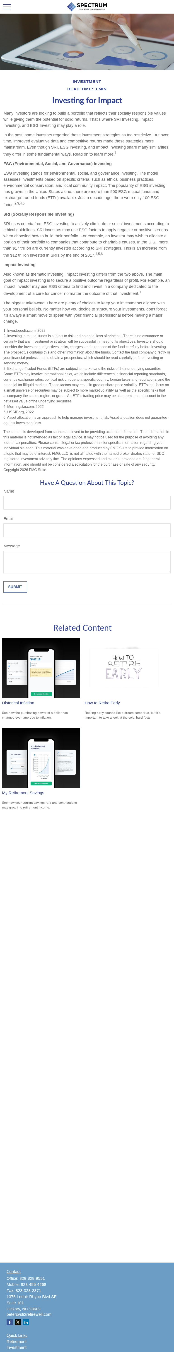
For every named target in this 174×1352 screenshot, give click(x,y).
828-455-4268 (33, 1284)
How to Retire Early (102, 703)
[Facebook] (10, 1322)
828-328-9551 (32, 1278)
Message (11, 546)
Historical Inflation (18, 703)
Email (8, 518)
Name (8, 491)
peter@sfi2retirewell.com (29, 1314)
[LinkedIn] (26, 1322)
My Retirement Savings (23, 793)
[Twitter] (18, 1322)
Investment (17, 1347)
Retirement (17, 1341)
